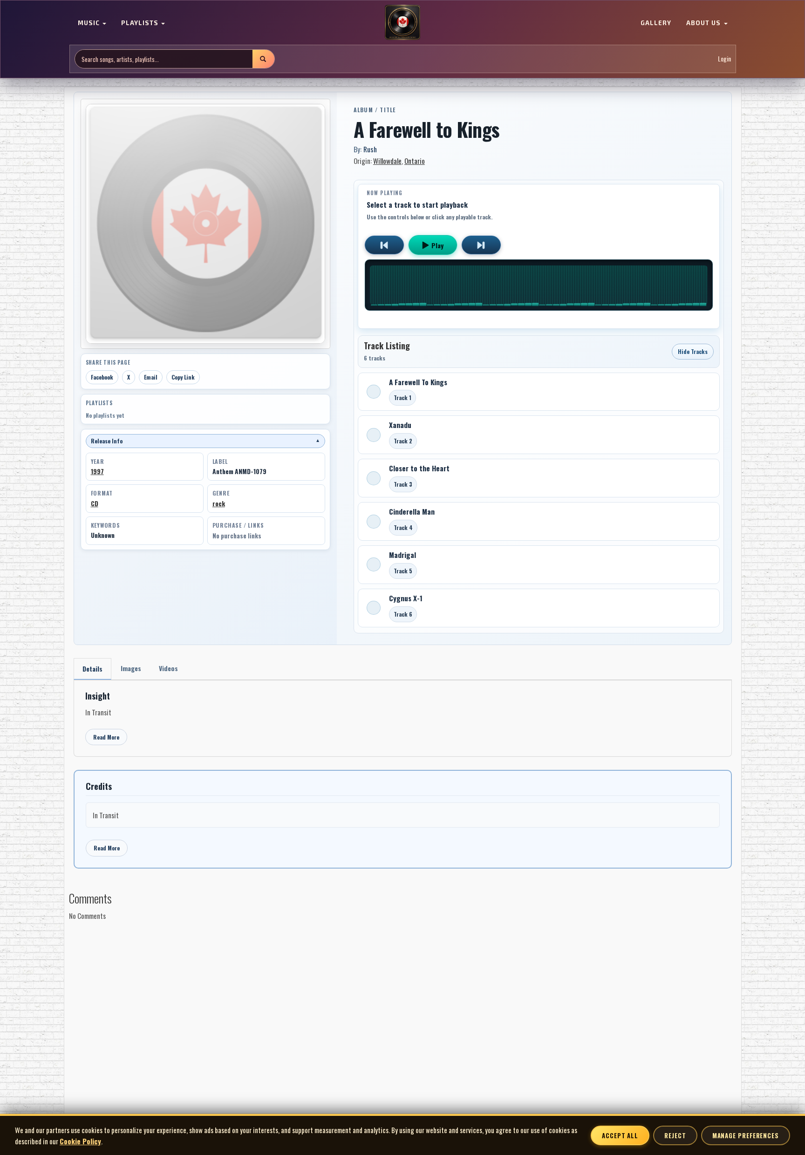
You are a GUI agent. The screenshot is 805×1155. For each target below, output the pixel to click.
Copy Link (183, 377)
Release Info (205, 441)
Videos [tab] (168, 668)
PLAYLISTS (140, 23)
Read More (106, 737)
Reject (675, 1135)
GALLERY (656, 23)
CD (94, 503)
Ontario (414, 161)
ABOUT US (704, 23)
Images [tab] (131, 668)
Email (150, 377)
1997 (97, 471)
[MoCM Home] (402, 23)
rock (218, 503)
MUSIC (90, 23)
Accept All (620, 1135)
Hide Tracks (693, 351)
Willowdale (387, 161)
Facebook (102, 377)
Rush (370, 149)
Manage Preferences (745, 1135)
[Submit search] (263, 59)
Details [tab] (92, 668)
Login (724, 59)
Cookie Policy (80, 1141)
